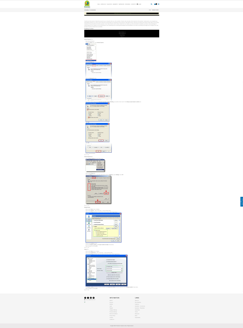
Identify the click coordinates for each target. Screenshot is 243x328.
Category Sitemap (113, 309)
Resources (137, 313)
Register (111, 308)
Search (111, 300)
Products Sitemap (113, 311)
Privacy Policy (112, 315)
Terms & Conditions (113, 313)
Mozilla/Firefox (122, 35)
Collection (137, 304)
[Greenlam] (90, 4)
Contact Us (112, 319)
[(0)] (155, 4)
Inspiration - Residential (139, 308)
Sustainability (137, 317)
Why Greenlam (138, 302)
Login (111, 306)
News (136, 315)
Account (111, 302)
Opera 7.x (122, 36)
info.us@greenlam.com (90, 299)
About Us (137, 300)
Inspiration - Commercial (140, 306)
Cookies (111, 317)
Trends (136, 311)
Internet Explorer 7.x (122, 32)
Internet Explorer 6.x (122, 33)
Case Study (137, 309)
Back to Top (86, 154)
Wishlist (111, 304)
